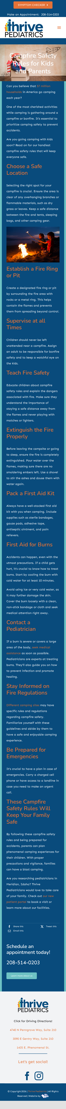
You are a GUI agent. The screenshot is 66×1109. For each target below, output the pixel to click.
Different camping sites (22, 705)
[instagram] (39, 1076)
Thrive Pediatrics (37, 1091)
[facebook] (27, 1076)
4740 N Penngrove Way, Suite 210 (33, 1030)
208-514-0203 (49, 14)
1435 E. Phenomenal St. (33, 1047)
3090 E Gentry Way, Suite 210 (33, 1038)
